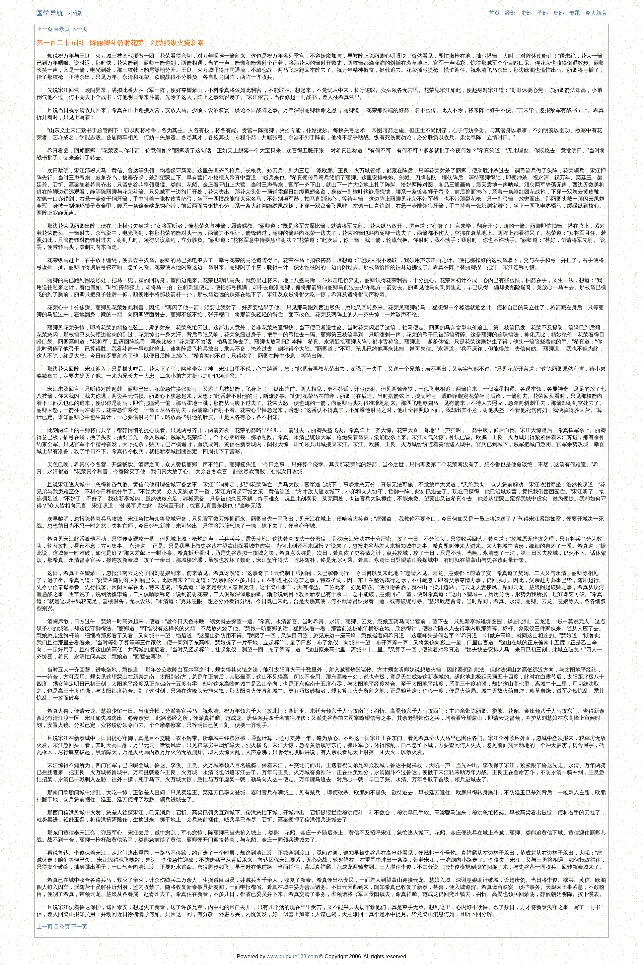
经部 (510, 13)
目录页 (62, 29)
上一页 (45, 29)
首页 (494, 13)
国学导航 (49, 13)
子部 (542, 13)
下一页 (79, 29)
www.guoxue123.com (292, 956)
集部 (558, 13)
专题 (574, 13)
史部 (526, 13)
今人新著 (596, 13)
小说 (75, 13)
